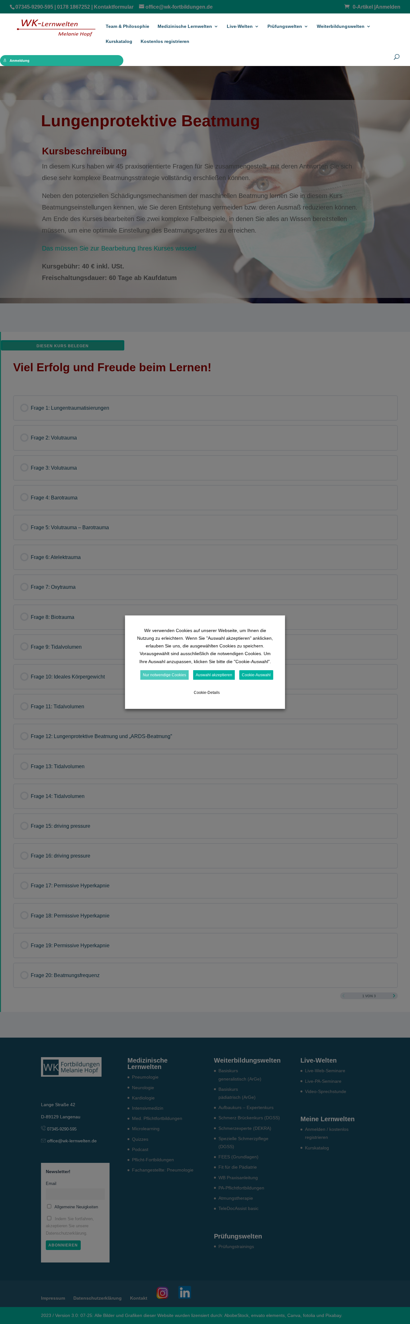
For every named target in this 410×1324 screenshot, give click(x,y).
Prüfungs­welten (284, 26)
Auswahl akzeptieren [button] (214, 675)
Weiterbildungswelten (341, 26)
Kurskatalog (119, 41)
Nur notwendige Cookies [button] (164, 675)
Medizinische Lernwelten (185, 26)
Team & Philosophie (127, 26)
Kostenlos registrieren (165, 41)
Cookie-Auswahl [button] (256, 675)
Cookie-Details (207, 692)
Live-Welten (240, 26)
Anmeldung (19, 60)
